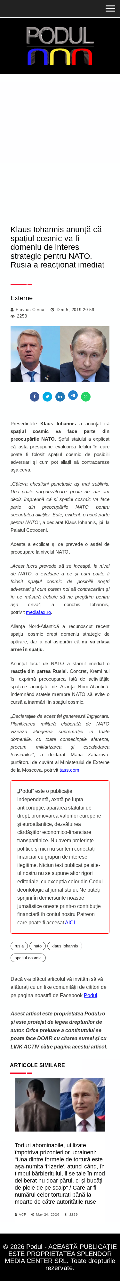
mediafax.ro (38, 612)
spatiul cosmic (28, 957)
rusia (19, 946)
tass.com (69, 770)
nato (38, 946)
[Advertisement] (60, 155)
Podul (90, 995)
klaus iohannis (65, 946)
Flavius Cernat (31, 309)
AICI (70, 922)
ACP (22, 1214)
